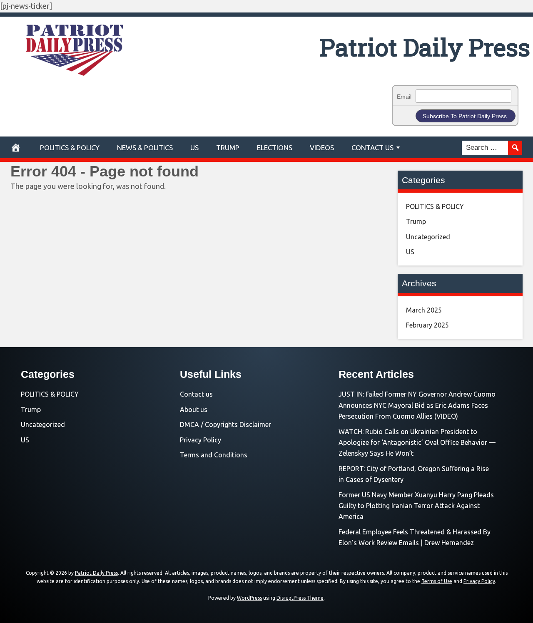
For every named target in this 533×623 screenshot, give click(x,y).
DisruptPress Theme (300, 598)
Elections (274, 147)
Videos (322, 147)
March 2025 (424, 310)
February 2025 (427, 325)
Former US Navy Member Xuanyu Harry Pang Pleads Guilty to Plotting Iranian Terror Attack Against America (416, 506)
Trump (227, 147)
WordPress (249, 598)
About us (193, 409)
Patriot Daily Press (425, 47)
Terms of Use (436, 581)
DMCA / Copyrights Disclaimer (225, 424)
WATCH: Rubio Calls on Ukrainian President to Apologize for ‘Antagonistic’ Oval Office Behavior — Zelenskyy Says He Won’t (417, 442)
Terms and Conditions (213, 455)
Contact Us (372, 147)
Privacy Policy (200, 440)
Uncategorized (428, 237)
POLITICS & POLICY (70, 147)
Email (404, 96)
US (194, 147)
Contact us (196, 394)
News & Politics (145, 147)
